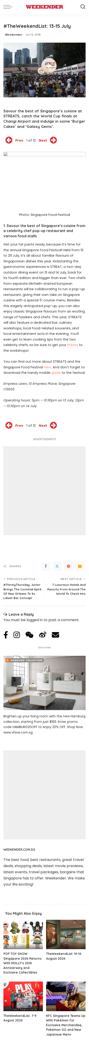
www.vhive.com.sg (18, 732)
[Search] (83, 7)
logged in (34, 620)
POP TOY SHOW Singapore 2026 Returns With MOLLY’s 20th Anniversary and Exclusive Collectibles (22, 963)
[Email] (79, 566)
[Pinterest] (68, 566)
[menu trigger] (9, 7)
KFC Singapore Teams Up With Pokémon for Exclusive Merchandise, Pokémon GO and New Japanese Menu (65, 1025)
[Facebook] (45, 566)
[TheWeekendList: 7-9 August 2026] (23, 996)
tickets (72, 345)
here (47, 367)
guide (56, 372)
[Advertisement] (44, 490)
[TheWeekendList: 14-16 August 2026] (66, 934)
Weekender (13, 34)
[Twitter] (57, 566)
